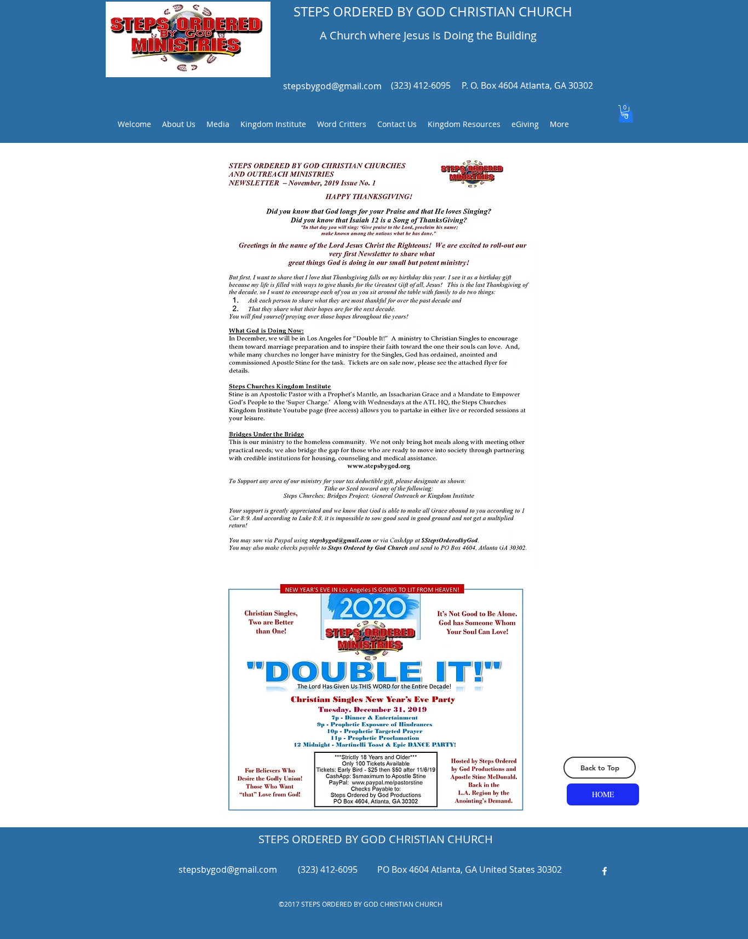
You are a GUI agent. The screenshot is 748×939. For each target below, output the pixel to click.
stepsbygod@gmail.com (332, 86)
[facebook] (604, 871)
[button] (624, 110)
